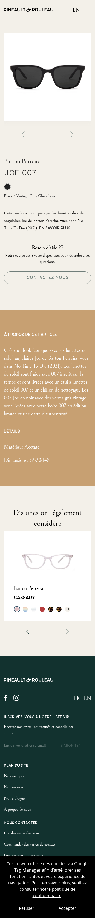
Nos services (14, 787)
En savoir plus (54, 228)
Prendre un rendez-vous (22, 833)
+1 (67, 609)
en (76, 10)
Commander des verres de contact (29, 844)
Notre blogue (14, 798)
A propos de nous (17, 809)
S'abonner (70, 745)
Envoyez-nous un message (23, 855)
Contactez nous (48, 277)
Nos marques (14, 776)
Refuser (26, 908)
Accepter (67, 908)
